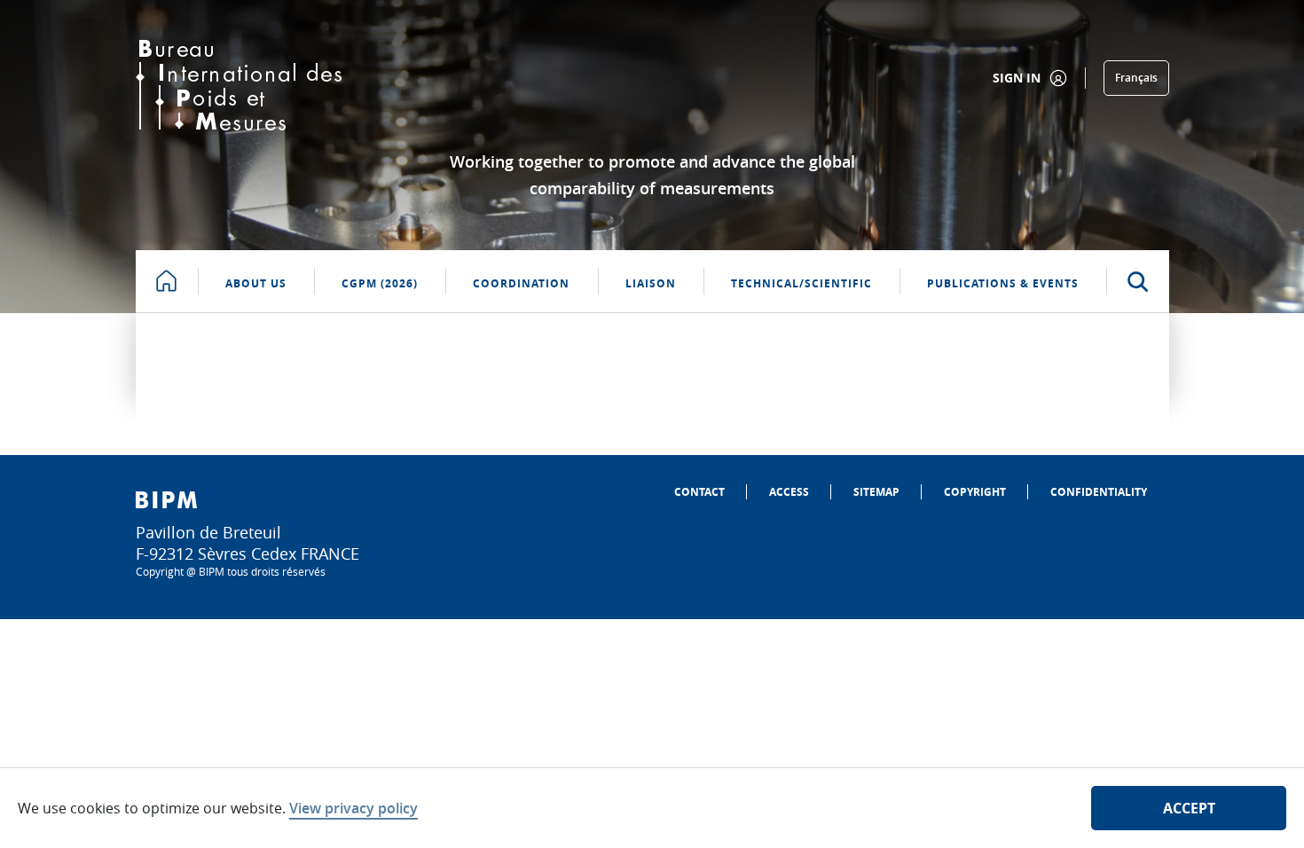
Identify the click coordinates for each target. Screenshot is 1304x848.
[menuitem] (699, 491)
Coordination (521, 283)
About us (256, 283)
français (1136, 77)
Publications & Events (1003, 283)
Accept (1189, 808)
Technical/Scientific (801, 283)
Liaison (650, 283)
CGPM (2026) (380, 283)
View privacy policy (353, 808)
